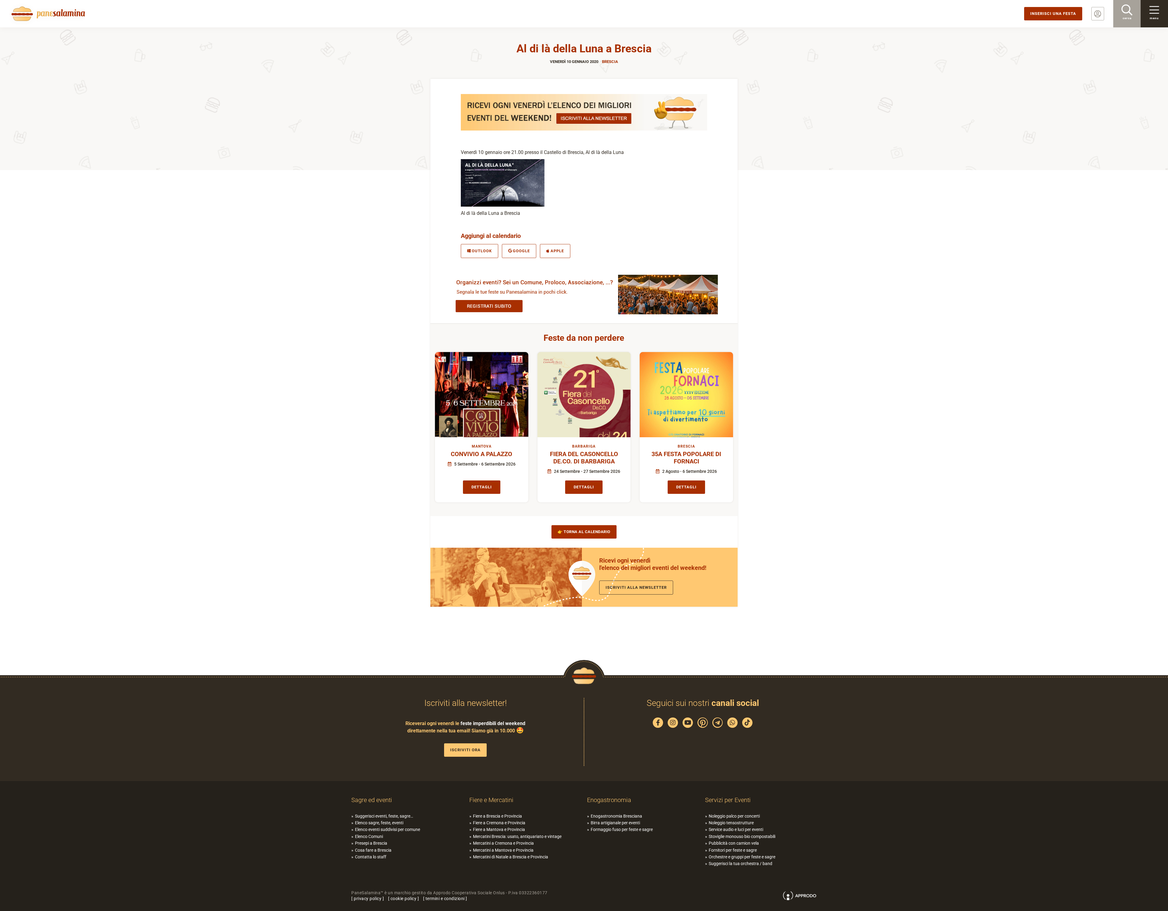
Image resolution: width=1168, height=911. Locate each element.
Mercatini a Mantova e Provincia (503, 850)
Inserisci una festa (1053, 13)
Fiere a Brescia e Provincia (497, 816)
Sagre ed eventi (371, 800)
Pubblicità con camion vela (734, 843)
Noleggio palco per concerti (734, 816)
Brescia (610, 61)
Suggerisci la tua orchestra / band (740, 863)
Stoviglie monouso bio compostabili (742, 836)
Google (521, 251)
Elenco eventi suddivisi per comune (387, 829)
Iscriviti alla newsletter (636, 587)
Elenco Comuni (369, 836)
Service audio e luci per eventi (736, 829)
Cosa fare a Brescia (373, 850)
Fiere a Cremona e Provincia (499, 822)
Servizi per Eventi (728, 800)
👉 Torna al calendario (584, 531)
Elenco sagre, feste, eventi (379, 822)
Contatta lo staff (370, 856)
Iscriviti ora (465, 750)
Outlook (482, 251)
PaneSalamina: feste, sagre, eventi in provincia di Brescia (47, 13)
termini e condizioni (445, 898)
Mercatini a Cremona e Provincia (503, 843)
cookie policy (404, 898)
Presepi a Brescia (371, 843)
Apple (557, 251)
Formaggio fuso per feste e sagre (622, 829)
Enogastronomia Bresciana (616, 816)
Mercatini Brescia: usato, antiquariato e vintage (517, 836)
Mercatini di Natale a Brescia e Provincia (510, 856)
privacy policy (367, 898)
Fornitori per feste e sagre (733, 850)
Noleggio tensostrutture (731, 822)
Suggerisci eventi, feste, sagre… (384, 816)
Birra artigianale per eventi (615, 822)
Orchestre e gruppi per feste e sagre (742, 856)
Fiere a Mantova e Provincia (499, 829)
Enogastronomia (609, 800)
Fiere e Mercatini (491, 800)
